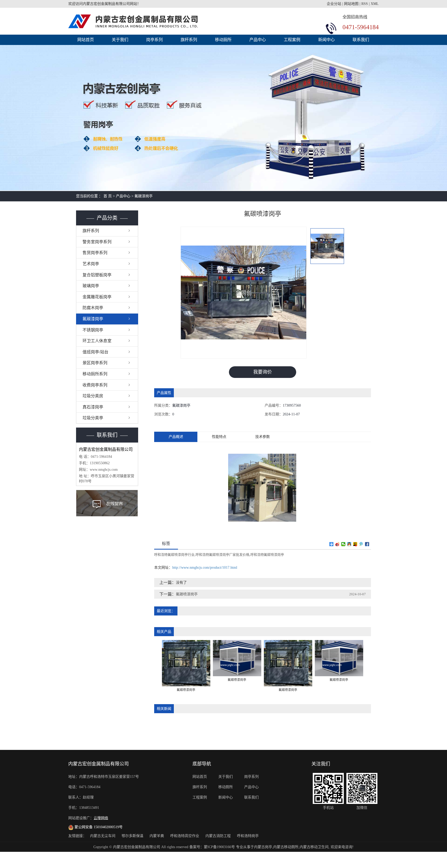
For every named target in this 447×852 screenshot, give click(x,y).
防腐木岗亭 (93, 308)
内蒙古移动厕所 (286, 847)
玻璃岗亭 (91, 286)
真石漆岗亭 (93, 407)
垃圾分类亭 (93, 418)
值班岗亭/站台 (95, 352)
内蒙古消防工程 (218, 836)
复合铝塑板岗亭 (97, 275)
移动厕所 (223, 39)
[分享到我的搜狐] (355, 544)
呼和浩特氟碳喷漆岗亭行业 (174, 555)
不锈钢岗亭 (93, 330)
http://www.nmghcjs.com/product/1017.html (204, 567)
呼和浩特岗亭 (248, 836)
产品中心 (257, 39)
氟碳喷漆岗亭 (187, 594)
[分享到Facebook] (367, 544)
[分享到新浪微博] (337, 544)
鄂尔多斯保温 (133, 836)
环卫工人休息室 (97, 341)
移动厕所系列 (95, 374)
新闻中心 (326, 39)
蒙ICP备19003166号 (219, 847)
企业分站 (334, 4)
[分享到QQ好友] (349, 544)
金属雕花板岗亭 (97, 297)
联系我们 (361, 39)
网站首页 (85, 39)
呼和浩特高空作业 (185, 836)
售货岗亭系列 (95, 252)
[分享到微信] (343, 544)
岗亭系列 (154, 39)
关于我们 (120, 39)
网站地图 (351, 4)
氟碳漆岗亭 (144, 196)
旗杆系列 (189, 39)
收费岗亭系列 (95, 385)
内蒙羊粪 (157, 836)
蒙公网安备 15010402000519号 (98, 827)
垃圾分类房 (93, 396)
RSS (364, 4)
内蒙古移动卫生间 (314, 847)
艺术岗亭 (91, 264)
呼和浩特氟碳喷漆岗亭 (267, 555)
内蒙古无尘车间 (103, 836)
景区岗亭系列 (95, 363)
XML (375, 4)
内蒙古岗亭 (263, 847)
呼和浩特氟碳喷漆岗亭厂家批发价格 (222, 555)
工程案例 (292, 39)
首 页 (107, 196)
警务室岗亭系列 (97, 242)
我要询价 (262, 372)
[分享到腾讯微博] (361, 544)
